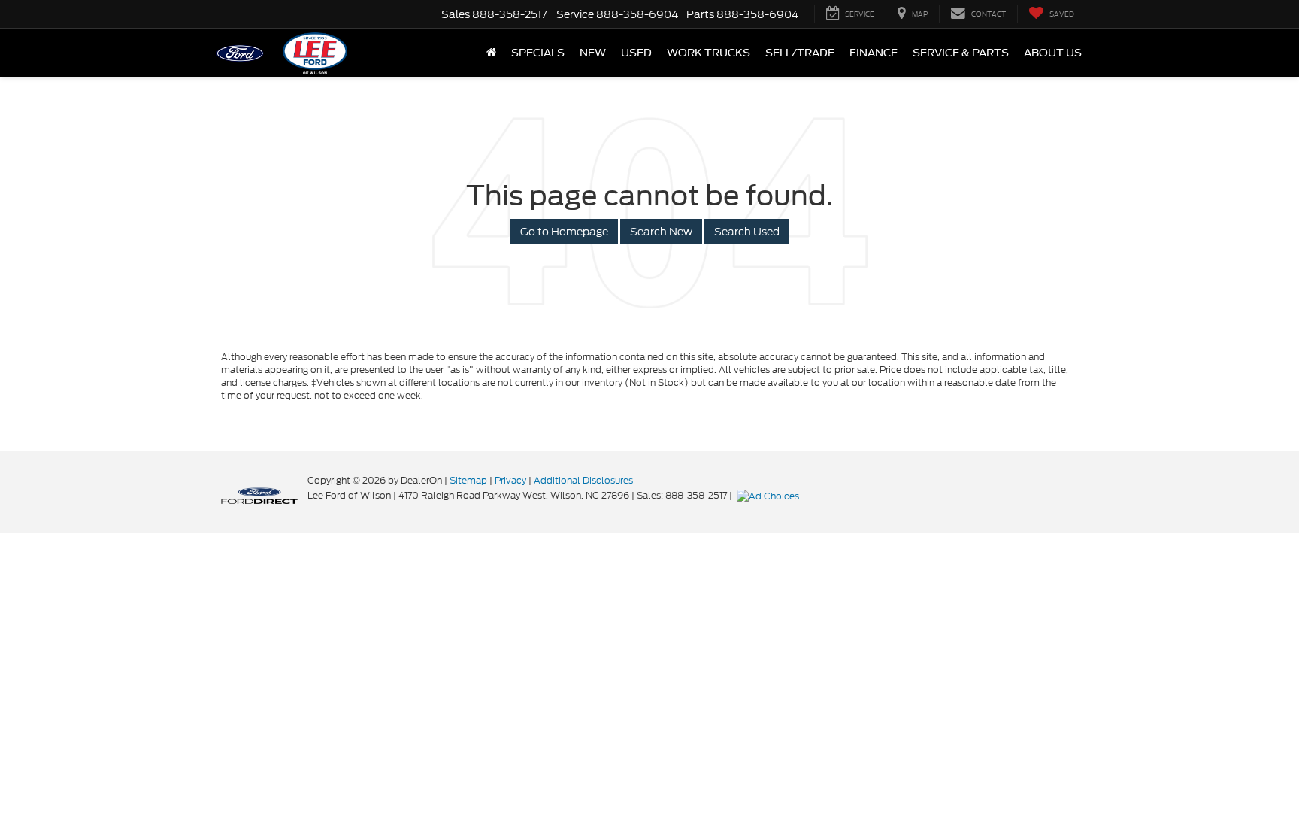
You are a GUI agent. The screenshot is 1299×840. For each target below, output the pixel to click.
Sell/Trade (799, 53)
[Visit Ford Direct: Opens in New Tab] (770, 495)
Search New (661, 231)
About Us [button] (1053, 53)
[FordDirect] (259, 494)
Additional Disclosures (583, 480)
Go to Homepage (564, 231)
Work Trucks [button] (708, 53)
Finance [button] (873, 53)
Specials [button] (538, 53)
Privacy (510, 480)
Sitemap (468, 480)
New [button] (593, 53)
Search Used (747, 231)
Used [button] (636, 53)
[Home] (491, 53)
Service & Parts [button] (961, 53)
